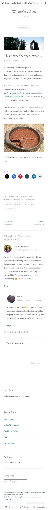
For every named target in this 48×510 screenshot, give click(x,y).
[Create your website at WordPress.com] (24, 3)
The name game (8, 223)
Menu (25, 27)
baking (15, 196)
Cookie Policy (8, 499)
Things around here (39, 223)
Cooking (23, 196)
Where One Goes (24, 11)
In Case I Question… (11, 425)
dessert (31, 196)
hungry (16, 200)
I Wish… (7, 437)
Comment (35, 363)
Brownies (18, 204)
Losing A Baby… (10, 443)
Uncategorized (28, 200)
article (12, 157)
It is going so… (9, 419)
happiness (8, 200)
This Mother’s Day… (11, 431)
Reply (6, 286)
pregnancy (10, 209)
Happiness (29, 204)
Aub (22, 60)
